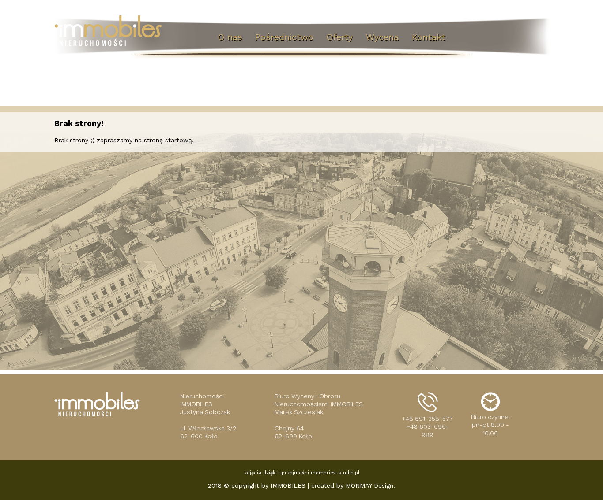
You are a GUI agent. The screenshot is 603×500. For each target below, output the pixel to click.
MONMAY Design (369, 485)
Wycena (382, 37)
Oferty (340, 37)
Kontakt (428, 37)
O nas (230, 37)
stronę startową (168, 140)
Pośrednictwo (284, 37)
